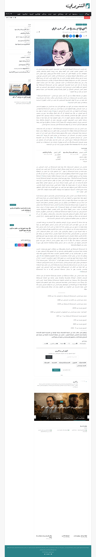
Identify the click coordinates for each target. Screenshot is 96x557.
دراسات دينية (75, 14)
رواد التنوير (44, 14)
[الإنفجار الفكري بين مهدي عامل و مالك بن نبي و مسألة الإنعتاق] (44, 481)
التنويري (84, 24)
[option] (61, 407)
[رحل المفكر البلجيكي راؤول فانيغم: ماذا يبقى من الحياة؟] (83, 157)
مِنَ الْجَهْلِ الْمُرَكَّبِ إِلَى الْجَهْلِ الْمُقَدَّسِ (47, 152)
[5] (42, 176)
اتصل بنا (19, 14)
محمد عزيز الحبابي (81, 365)
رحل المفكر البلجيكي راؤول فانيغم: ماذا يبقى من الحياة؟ (70, 152)
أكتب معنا (31, 14)
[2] (53, 111)
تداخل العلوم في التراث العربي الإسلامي (76, 17)
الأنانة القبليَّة (82, 362)
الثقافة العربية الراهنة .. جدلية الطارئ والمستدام (80, 535)
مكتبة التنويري (37, 14)
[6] (78, 192)
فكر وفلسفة (81, 14)
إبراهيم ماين (82, 32)
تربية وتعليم (87, 14)
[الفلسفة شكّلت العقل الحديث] (61, 481)
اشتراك (49, 357)
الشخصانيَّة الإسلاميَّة (64, 362)
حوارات (49, 14)
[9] (81, 272)
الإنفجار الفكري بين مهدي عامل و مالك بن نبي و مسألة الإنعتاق (44, 536)
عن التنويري (25, 14)
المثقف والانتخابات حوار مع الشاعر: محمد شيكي (22, 97)
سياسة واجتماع (61, 14)
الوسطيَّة (46, 362)
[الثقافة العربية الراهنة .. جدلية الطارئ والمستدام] (79, 481)
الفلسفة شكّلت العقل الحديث (65, 535)
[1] (68, 102)
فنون (66, 14)
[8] (40, 256)
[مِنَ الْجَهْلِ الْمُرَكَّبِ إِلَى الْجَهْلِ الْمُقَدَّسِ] (57, 156)
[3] (42, 135)
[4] (55, 137)
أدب (70, 14)
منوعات (54, 14)
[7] (59, 207)
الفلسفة (54, 362)
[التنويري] (78, 6)
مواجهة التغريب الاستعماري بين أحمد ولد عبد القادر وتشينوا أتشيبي (61, 407)
